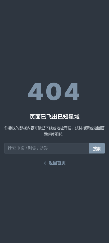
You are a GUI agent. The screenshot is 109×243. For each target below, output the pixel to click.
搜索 (97, 149)
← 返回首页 (55, 162)
